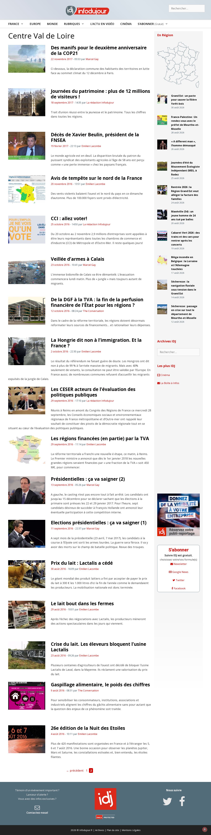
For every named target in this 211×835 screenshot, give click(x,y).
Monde (52, 24)
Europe (35, 24)
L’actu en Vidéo (102, 24)
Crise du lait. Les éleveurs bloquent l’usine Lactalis (98, 647)
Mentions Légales (131, 830)
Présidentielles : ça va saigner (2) (88, 479)
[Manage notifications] (204, 829)
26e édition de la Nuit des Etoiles (88, 728)
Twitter (179, 580)
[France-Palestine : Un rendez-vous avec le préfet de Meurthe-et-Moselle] (162, 126)
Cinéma (126, 24)
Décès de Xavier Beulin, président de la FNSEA (95, 137)
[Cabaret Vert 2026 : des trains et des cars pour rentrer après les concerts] (162, 242)
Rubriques (72, 24)
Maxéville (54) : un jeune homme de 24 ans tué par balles (183, 215)
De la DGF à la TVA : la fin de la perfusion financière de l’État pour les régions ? (97, 302)
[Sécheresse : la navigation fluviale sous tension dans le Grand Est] (162, 291)
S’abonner (151, 24)
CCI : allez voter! (69, 218)
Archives (99, 830)
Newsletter (180, 564)
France (13, 24)
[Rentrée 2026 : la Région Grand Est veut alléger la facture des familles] (162, 196)
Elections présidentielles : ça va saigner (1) (98, 522)
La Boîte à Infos (169, 383)
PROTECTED (109, 817)
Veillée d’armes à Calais (77, 259)
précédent (75, 770)
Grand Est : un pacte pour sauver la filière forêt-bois (184, 99)
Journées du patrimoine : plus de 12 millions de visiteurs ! (100, 94)
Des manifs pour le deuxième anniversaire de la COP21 (99, 50)
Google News (180, 572)
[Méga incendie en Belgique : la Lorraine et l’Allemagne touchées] (162, 266)
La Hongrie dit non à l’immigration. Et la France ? (96, 343)
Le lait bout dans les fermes (82, 603)
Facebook (179, 588)
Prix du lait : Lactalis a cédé (82, 563)
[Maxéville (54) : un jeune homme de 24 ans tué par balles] (162, 221)
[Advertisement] (178, 439)
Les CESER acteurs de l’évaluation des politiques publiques (93, 392)
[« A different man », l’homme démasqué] (162, 151)
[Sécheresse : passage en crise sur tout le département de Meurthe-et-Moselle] (162, 315)
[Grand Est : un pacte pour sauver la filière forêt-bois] (162, 105)
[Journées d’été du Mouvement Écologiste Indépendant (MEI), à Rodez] (162, 172)
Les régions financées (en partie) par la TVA (100, 438)
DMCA (99, 817)
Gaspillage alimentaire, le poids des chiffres (100, 684)
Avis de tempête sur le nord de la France (96, 178)
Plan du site (113, 830)
